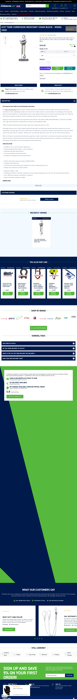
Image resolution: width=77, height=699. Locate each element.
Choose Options (7, 293)
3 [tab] (39, 639)
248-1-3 (71, 29)
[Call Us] (55, 5)
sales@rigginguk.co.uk (34, 687)
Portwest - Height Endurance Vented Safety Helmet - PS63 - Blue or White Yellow (53, 286)
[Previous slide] (11, 47)
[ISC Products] (73, 317)
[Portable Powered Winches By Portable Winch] (19, 318)
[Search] (47, 5)
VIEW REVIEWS (9, 629)
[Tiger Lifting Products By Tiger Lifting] (27, 318)
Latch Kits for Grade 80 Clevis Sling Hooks (7, 285)
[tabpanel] (41, 232)
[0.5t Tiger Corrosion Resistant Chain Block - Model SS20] (5, 43)
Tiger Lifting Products (11, 109)
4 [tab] (42, 639)
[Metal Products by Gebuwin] (50, 319)
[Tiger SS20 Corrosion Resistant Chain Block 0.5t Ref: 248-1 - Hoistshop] (5, 38)
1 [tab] (35, 639)
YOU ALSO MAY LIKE (38, 262)
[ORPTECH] (4, 319)
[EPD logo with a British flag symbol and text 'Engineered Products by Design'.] (11, 318)
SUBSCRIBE (69, 675)
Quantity (42, 59)
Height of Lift (44, 49)
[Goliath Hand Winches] (35, 318)
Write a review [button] (49, 199)
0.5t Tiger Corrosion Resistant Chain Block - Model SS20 (40, 241)
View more (42, 78)
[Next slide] (35, 47)
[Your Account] (62, 5)
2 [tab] (37, 639)
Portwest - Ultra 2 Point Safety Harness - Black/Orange (38, 286)
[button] (65, 6)
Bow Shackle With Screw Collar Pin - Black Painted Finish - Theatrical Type (23, 286)
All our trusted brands (38, 328)
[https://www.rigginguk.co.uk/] (8, 5)
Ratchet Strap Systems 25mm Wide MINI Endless (68, 286)
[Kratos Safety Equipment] (58, 318)
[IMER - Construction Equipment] (66, 318)
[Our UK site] (18, 6)
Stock (72, 46)
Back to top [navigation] (38, 185)
